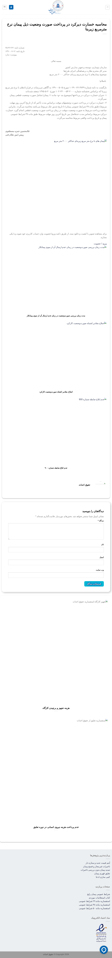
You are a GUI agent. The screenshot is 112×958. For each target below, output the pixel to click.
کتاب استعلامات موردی (99, 898)
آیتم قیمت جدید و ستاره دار (98, 863)
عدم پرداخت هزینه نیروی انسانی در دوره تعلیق (56, 827)
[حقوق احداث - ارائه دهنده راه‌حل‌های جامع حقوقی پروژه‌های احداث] (56, 7)
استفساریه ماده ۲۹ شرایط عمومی (94, 901)
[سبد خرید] (4, 7)
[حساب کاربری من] (11, 7)
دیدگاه (101, 521)
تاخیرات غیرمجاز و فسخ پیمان (96, 866)
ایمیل (102, 557)
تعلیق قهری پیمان (102, 873)
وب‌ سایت (100, 570)
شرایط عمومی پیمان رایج (98, 894)
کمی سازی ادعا (103, 877)
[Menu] (107, 7)
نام (102, 544)
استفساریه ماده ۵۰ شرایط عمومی (94, 908)
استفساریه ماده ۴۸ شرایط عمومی (94, 905)
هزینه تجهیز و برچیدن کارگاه (56, 708)
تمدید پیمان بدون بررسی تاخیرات (95, 870)
